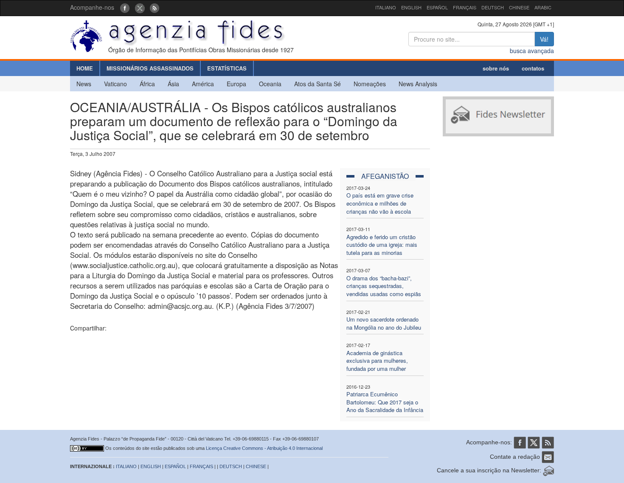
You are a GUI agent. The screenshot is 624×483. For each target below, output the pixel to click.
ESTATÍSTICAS (227, 68)
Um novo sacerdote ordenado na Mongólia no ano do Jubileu (383, 323)
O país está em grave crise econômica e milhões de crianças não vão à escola (379, 203)
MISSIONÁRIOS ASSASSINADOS (150, 68)
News (83, 83)
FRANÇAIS (464, 7)
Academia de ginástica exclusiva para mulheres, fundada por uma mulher (377, 361)
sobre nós (496, 68)
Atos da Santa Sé (317, 83)
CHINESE (519, 7)
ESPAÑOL (437, 7)
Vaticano (115, 83)
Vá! (544, 39)
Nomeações (370, 83)
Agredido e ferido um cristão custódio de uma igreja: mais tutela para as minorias (381, 245)
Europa (236, 83)
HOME (84, 68)
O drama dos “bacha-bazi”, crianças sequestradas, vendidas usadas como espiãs (383, 286)
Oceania (270, 83)
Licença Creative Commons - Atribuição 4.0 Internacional (264, 448)
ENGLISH (411, 7)
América (203, 83)
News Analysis (418, 83)
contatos (533, 68)
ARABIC (542, 7)
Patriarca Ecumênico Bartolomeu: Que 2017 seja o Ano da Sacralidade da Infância (384, 402)
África (147, 83)
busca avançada (532, 50)
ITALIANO (385, 7)
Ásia (173, 83)
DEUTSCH (492, 7)
